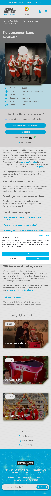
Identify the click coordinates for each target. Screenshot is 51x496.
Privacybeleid (44, 235)
